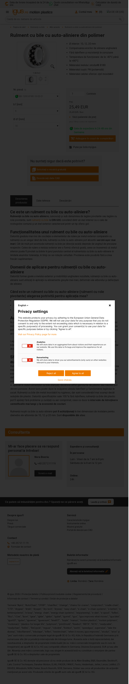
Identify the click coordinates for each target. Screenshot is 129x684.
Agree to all (78, 373)
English (22, 305)
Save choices (64, 380)
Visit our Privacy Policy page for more (37, 334)
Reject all (51, 373)
